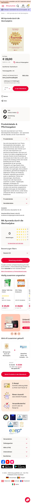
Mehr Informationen (15, 268)
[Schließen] (27, 227)
